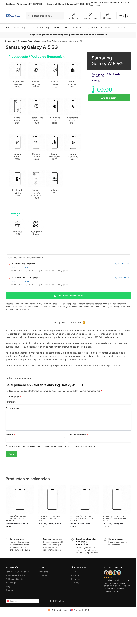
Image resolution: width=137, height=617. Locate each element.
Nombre (10, 434)
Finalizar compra (90, 18)
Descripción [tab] (59, 322)
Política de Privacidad (16, 575)
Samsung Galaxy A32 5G (50, 523)
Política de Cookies (15, 579)
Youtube (75, 582)
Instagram (76, 579)
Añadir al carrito (109, 97)
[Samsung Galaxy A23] (84, 499)
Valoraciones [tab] (76, 322)
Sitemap (9, 590)
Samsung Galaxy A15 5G (17, 523)
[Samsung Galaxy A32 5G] (52, 499)
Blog (8, 586)
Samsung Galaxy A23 (80, 523)
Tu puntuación (13, 396)
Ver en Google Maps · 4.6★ (21, 281)
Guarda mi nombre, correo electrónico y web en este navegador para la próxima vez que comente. (52, 446)
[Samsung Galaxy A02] (117, 499)
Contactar (43, 575)
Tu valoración (13, 408)
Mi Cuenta (73, 18)
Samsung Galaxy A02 (113, 523)
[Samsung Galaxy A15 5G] (20, 499)
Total (92, 89)
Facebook (76, 575)
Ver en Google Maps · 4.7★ (21, 267)
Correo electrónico (78, 434)
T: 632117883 (36, 4)
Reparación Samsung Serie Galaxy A (43, 41)
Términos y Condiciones (17, 571)
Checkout (107, 18)
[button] (123, 15)
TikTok (74, 571)
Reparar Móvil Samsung (15, 41)
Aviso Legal (11, 582)
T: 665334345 (83, 4)
